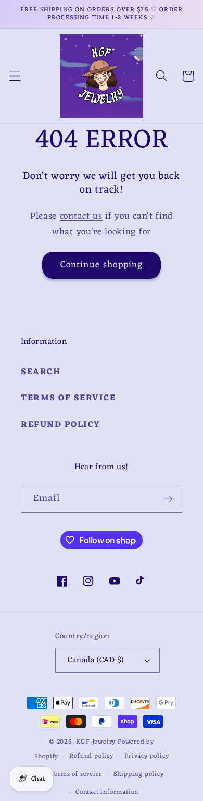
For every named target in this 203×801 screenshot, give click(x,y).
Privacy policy (146, 756)
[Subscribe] (168, 499)
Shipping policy (138, 774)
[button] (15, 76)
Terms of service (76, 774)
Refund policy (60, 424)
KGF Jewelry (96, 742)
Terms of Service (68, 398)
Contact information (106, 792)
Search (40, 372)
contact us (81, 216)
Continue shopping (101, 265)
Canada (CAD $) (95, 660)
